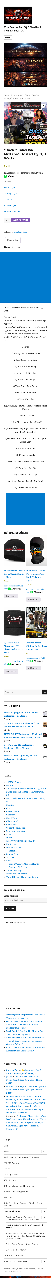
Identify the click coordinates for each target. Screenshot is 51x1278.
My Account (11, 844)
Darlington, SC (11, 193)
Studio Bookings (14, 870)
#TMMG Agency (14, 782)
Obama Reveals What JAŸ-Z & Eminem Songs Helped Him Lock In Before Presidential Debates (24, 1024)
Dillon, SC (8, 199)
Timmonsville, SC (12, 211)
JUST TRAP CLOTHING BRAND (20, 841)
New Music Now (13, 847)
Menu (7, 37)
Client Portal (12, 818)
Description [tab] (13, 240)
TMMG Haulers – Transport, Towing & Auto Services (23, 1204)
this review (11, 1086)
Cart (8, 808)
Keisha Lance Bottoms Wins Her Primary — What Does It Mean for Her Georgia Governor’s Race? (25, 1040)
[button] (43, 106)
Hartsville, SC (10, 205)
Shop (8, 860)
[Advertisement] (25, 277)
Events (9, 834)
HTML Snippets (16, 1277)
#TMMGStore (10, 1180)
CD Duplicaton (11, 1174)
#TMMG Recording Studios (16, 1192)
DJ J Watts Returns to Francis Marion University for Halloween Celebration (25, 1109)
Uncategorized (17, 95)
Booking (10, 805)
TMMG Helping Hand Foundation (22, 877)
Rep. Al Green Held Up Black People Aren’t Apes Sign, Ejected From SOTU (24, 1079)
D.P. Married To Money (16, 1250)
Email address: (11, 896)
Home (6, 95)
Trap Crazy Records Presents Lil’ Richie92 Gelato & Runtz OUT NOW (22, 1218)
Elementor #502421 (15, 831)
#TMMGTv (11, 785)
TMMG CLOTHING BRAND (16, 1261)
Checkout (10, 815)
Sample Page (12, 854)
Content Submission (16, 828)
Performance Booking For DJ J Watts (21, 1157)
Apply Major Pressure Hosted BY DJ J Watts (26, 788)
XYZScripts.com (35, 1277)
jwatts (9, 1076)
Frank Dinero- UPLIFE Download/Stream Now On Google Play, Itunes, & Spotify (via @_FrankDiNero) (25, 1236)
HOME (9, 838)
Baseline (13, 851)
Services (10, 857)
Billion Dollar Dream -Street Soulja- (22, 1244)
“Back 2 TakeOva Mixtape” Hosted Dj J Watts (25, 1226)
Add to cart (20, 220)
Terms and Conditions (16, 874)
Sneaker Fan (12, 1070)
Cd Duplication (13, 811)
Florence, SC (10, 187)
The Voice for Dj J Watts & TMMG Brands (23, 29)
